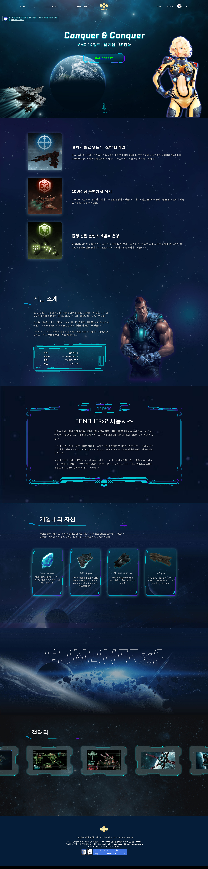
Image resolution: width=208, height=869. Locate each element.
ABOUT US (81, 6)
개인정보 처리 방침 (84, 837)
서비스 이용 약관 (104, 837)
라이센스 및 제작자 (123, 837)
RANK (23, 6)
